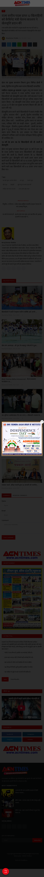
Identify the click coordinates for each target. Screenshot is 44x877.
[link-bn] (22, 438)
